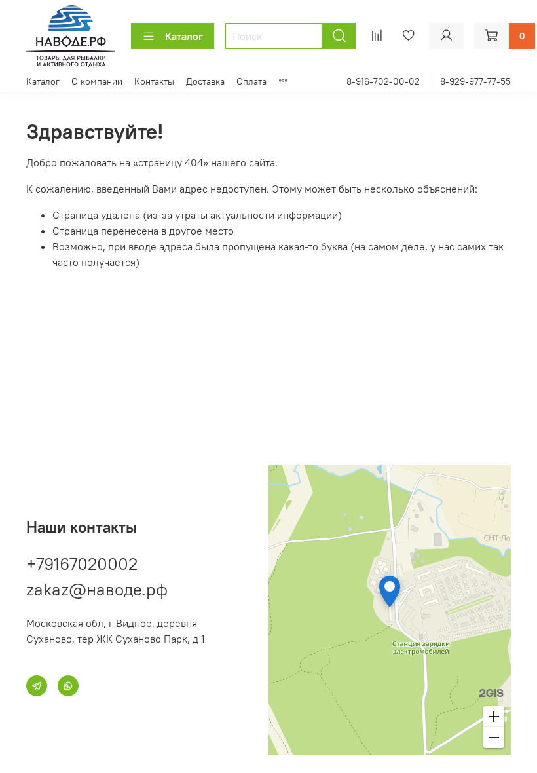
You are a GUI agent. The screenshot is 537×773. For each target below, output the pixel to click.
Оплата (251, 81)
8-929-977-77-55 (475, 81)
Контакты (154, 81)
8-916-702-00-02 (383, 81)
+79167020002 (82, 564)
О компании (96, 81)
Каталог (184, 36)
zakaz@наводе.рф (97, 589)
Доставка (205, 81)
